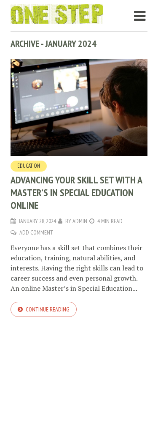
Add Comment (36, 232)
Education (28, 165)
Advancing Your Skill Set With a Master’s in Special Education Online (76, 192)
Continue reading (48, 309)
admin (79, 221)
